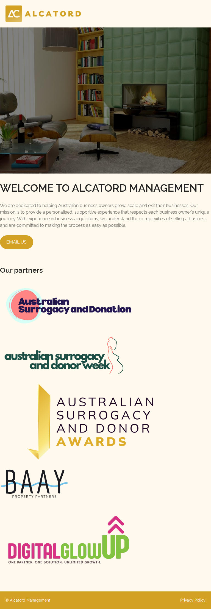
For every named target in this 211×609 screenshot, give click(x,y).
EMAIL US (16, 242)
